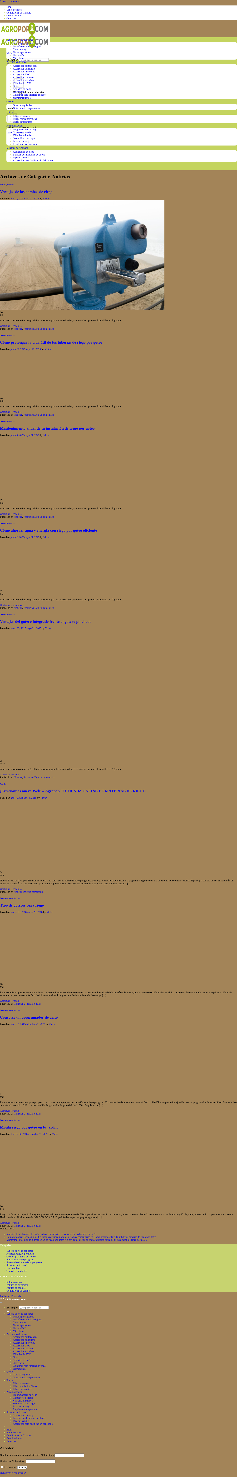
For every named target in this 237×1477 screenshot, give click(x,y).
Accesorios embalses (23, 1351)
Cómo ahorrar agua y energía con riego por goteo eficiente (48, 530)
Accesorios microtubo (24, 71)
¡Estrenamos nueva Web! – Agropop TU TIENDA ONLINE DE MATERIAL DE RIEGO (73, 791)
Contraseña (12, 1461)
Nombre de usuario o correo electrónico (27, 1455)
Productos (11, 185)
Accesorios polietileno (24, 68)
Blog (8, 6)
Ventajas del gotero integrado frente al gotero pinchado (45, 621)
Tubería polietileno (22, 52)
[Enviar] (7, 63)
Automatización (14, 125)
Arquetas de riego (22, 89)
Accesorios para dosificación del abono (33, 160)
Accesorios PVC (21, 74)
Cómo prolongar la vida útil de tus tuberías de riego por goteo (51, 342)
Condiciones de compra (18, 1290)
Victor (46, 198)
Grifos (16, 1357)
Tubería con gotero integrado (27, 46)
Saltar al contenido (9, 1)
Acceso (22, 1467)
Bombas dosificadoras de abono (29, 154)
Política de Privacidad (11, 1296)
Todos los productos (16, 1271)
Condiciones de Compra (18, 12)
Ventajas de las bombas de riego (26, 192)
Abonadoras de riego (23, 151)
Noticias (3, 185)
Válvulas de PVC (22, 1354)
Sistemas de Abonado (17, 147)
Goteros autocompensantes (26, 108)
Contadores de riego (23, 132)
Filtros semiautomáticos (25, 119)
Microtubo (18, 58)
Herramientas (19, 97)
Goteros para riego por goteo (21, 1256)
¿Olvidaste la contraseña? (13, 1473)
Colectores (18, 91)
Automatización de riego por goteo (24, 1262)
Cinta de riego (20, 49)
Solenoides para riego (24, 138)
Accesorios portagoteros (25, 65)
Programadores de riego (25, 129)
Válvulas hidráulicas (23, 135)
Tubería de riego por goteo (19, 39)
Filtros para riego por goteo (20, 1259)
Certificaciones (14, 15)
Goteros (10, 101)
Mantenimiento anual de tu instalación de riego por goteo (47, 428)
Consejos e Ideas (6, 898)
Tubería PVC (19, 55)
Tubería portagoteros (23, 43)
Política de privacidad (17, 1285)
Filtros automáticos (22, 121)
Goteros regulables (22, 105)
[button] (9, 53)
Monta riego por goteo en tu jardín (29, 1127)
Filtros (9, 1380)
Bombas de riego (21, 141)
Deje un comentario (44, 328)
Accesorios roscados (23, 1348)
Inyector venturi (21, 157)
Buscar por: (12, 59)
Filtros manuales (21, 116)
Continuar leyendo (11, 326)
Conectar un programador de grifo (29, 1017)
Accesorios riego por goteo (20, 1253)
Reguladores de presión (25, 144)
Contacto (11, 18)
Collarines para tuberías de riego (29, 94)
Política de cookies (15, 1287)
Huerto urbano (13, 1268)
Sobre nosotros (14, 9)
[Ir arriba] (1, 1302)
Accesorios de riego (16, 62)
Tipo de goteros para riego (22, 905)
